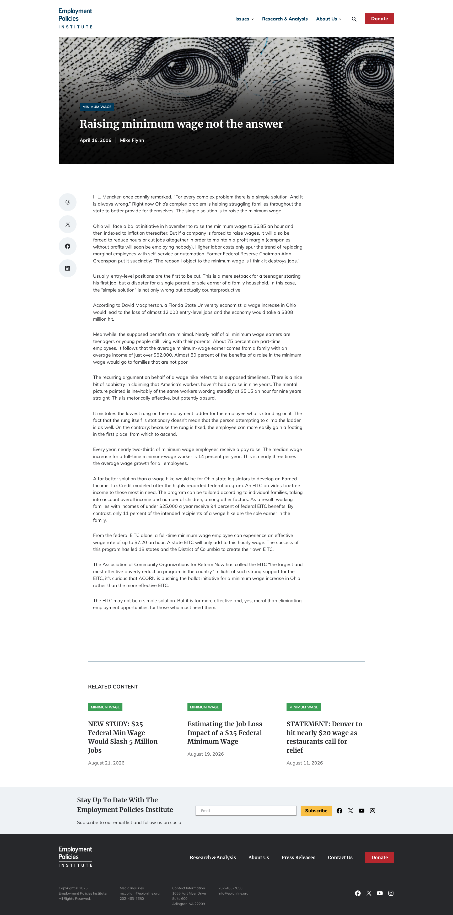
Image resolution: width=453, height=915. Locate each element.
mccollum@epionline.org (140, 893)
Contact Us (340, 857)
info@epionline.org (233, 893)
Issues (242, 18)
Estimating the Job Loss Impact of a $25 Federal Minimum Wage (224, 733)
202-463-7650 (132, 898)
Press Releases (298, 857)
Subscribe (316, 810)
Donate (379, 18)
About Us (326, 18)
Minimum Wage (97, 107)
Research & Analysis (285, 18)
